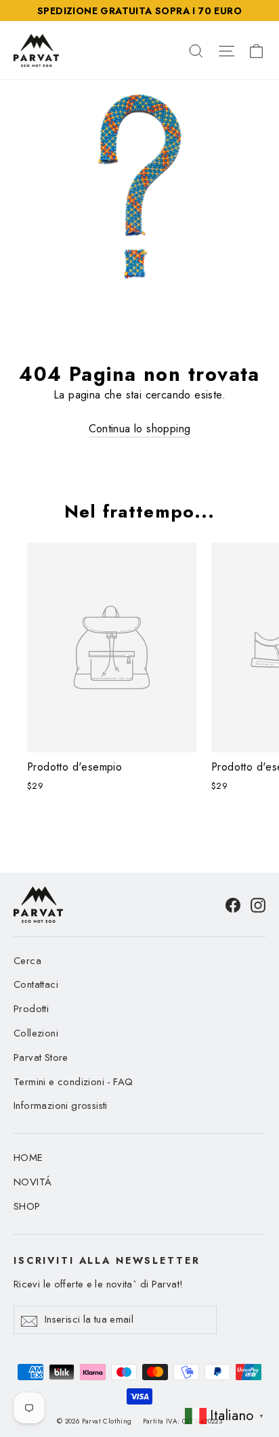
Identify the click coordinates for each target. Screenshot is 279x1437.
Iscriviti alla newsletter (107, 1260)
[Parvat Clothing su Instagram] (258, 904)
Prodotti (31, 1008)
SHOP (27, 1206)
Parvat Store (41, 1057)
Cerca (27, 960)
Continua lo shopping (140, 428)
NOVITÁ (32, 1181)
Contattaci (36, 984)
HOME (28, 1157)
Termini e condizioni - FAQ (73, 1081)
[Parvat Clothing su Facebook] (233, 904)
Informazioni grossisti (61, 1105)
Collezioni (36, 1033)
